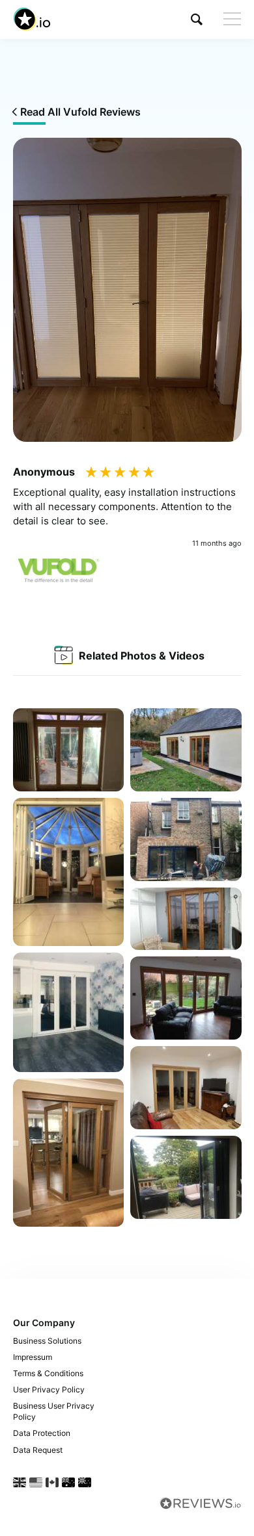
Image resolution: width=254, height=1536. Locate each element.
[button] (197, 19)
